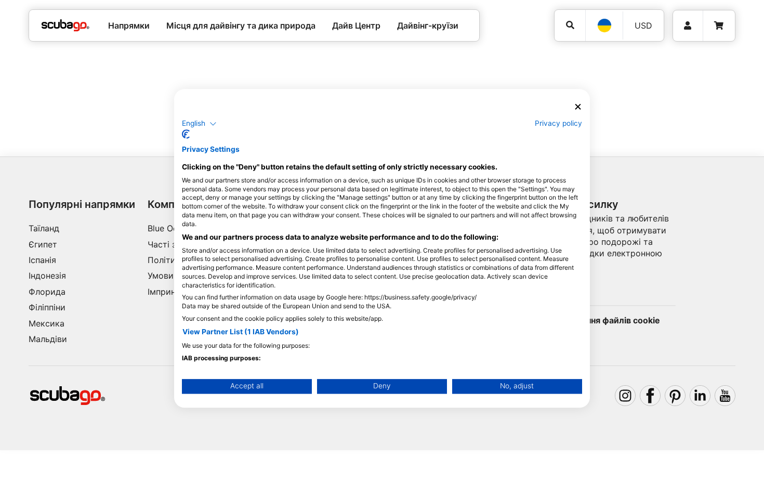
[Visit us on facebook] (650, 395)
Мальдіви (48, 339)
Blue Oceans (172, 228)
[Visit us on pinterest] (675, 395)
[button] (199, 123)
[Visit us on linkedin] (700, 395)
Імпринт (164, 291)
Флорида (47, 291)
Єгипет (43, 244)
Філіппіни (47, 307)
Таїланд (44, 228)
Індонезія (47, 275)
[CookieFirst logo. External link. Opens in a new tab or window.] (186, 134)
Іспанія (42, 260)
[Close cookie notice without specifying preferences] (578, 107)
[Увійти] (688, 25)
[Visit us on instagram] (625, 395)
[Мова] (604, 25)
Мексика (46, 323)
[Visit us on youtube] (725, 395)
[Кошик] (719, 25)
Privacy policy (558, 123)
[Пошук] (570, 25)
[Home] (65, 25)
